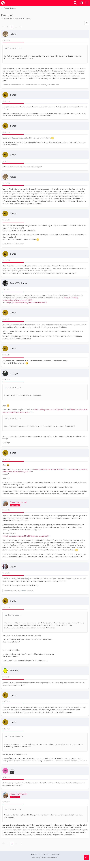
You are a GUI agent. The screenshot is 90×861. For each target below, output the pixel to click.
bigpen (23, 590)
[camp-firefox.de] (3, 3)
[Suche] (75, 3)
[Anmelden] (81, 3)
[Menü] (87, 3)
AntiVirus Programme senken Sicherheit (49, 410)
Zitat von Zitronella (15, 736)
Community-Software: (45, 857)
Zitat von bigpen (14, 615)
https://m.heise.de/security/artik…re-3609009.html (26, 303)
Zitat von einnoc (14, 48)
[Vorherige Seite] (3, 27)
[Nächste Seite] (20, 27)
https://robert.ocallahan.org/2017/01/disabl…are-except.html (25, 536)
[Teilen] (86, 23)
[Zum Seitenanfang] (86, 857)
